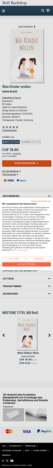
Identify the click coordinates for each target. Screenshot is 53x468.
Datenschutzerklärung (41, 201)
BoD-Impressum (19, 250)
